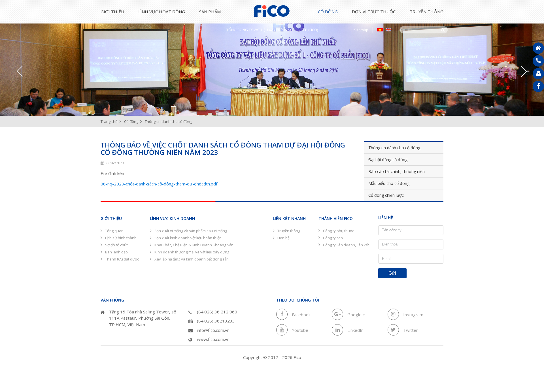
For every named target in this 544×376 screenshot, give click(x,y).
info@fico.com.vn (213, 330)
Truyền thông (426, 11)
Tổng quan (114, 230)
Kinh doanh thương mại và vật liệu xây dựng (191, 252)
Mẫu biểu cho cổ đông (388, 183)
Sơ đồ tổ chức (116, 244)
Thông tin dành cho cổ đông (394, 147)
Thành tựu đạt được (122, 259)
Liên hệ (283, 237)
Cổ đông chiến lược (386, 195)
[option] (272, 66)
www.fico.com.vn (213, 339)
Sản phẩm (210, 11)
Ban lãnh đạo (116, 252)
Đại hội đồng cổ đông (387, 159)
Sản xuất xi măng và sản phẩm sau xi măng (190, 230)
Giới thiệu (112, 11)
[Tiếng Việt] (380, 29)
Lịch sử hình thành (121, 237)
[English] (388, 29)
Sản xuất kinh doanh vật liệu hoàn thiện (188, 237)
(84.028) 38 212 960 (217, 312)
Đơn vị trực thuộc (374, 11)
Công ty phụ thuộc (338, 230)
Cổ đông (328, 11)
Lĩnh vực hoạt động (161, 11)
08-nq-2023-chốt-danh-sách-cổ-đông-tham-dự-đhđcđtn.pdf (159, 184)
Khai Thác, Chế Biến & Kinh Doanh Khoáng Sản (193, 244)
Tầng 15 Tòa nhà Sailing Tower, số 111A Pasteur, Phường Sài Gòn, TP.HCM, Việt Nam (142, 318)
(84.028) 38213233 (216, 321)
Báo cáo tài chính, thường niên (396, 171)
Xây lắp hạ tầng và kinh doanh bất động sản (191, 259)
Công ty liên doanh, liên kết (346, 244)
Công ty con (333, 237)
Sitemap (361, 29)
